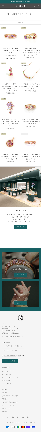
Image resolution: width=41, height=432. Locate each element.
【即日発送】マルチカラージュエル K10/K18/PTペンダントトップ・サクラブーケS (10, 157)
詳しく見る (20, 274)
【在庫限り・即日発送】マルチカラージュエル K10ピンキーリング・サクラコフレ (30, 121)
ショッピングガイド (8, 371)
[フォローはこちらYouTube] (23, 417)
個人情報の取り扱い (10, 356)
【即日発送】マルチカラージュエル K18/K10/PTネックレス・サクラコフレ (30, 86)
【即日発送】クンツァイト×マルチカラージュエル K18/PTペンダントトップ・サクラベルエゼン (10, 123)
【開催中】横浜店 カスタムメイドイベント (20, 1)
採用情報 (4, 411)
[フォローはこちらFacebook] (3, 417)
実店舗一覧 (20, 226)
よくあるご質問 (6, 374)
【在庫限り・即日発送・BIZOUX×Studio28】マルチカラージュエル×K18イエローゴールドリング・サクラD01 (30, 52)
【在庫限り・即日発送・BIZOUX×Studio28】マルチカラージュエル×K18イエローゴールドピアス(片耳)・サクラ (10, 87)
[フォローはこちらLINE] (28, 417)
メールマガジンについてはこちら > (12, 346)
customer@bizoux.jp (12, 333)
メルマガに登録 (10, 361)
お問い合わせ (6, 380)
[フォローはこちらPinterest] (18, 417)
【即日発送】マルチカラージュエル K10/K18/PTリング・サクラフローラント (30, 157)
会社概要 (4, 393)
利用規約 (4, 399)
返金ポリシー (6, 408)
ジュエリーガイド (7, 383)
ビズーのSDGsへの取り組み (10, 396)
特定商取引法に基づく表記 (10, 402)
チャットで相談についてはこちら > (12, 337)
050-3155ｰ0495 (10, 331)
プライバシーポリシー (8, 405)
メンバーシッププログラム (10, 377)
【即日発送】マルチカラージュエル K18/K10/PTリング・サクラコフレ (10, 51)
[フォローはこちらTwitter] (8, 417)
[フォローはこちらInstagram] (13, 417)
